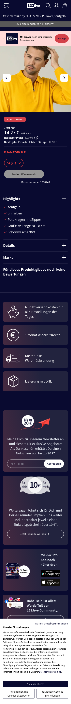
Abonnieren (54, 463)
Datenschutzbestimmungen (51, 623)
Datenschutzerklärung (50, 671)
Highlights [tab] (11, 198)
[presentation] (7, 78)
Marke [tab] (8, 257)
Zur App (62, 38)
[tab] (35, 272)
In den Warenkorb (24, 174)
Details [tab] (9, 245)
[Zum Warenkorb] (65, 5)
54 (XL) (11, 163)
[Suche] (48, 5)
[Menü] (6, 5)
